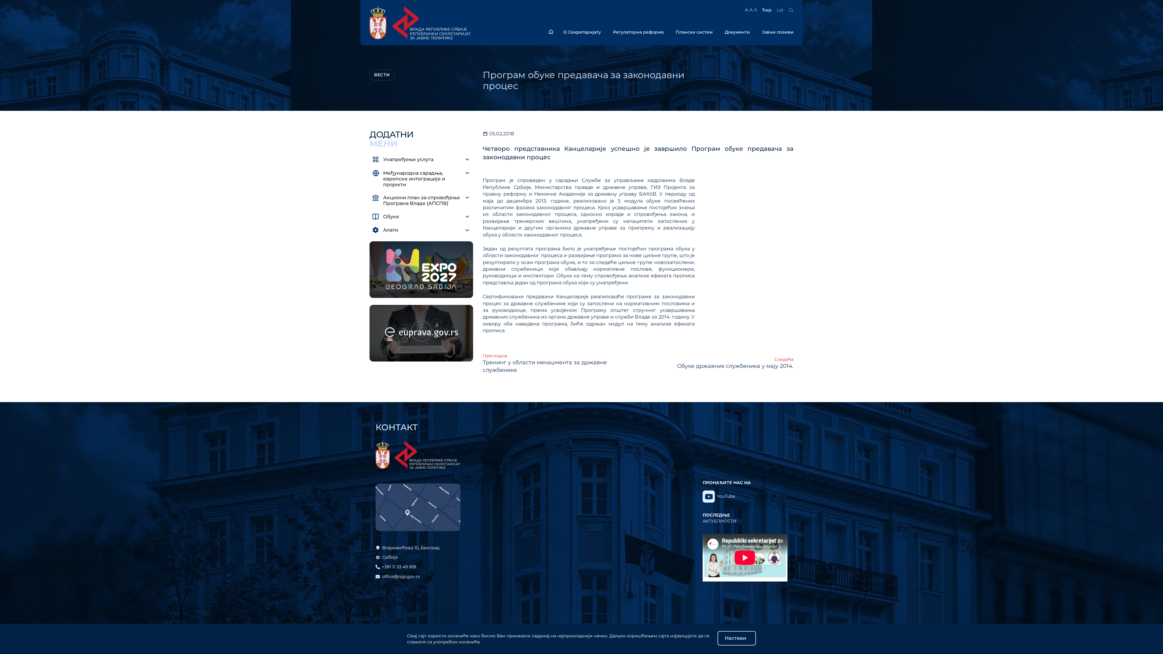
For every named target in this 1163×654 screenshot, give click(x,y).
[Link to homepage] (436, 22)
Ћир (767, 10)
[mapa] (418, 507)
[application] (745, 558)
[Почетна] (551, 31)
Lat (780, 10)
